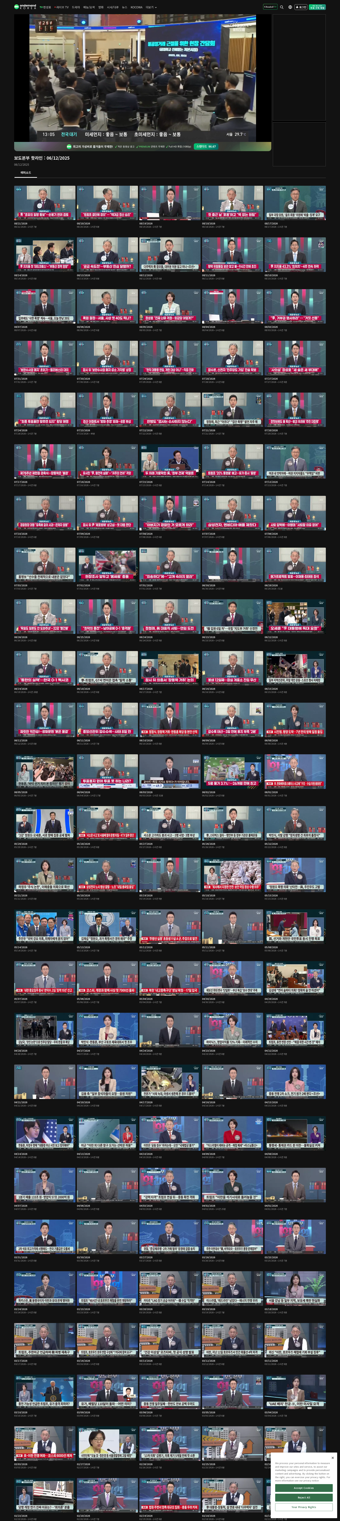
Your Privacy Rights (304, 1507)
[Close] (333, 1458)
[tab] (26, 173)
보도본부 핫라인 (28, 158)
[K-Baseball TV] (270, 7)
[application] (142, 78)
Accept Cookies (304, 1488)
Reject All (304, 1497)
